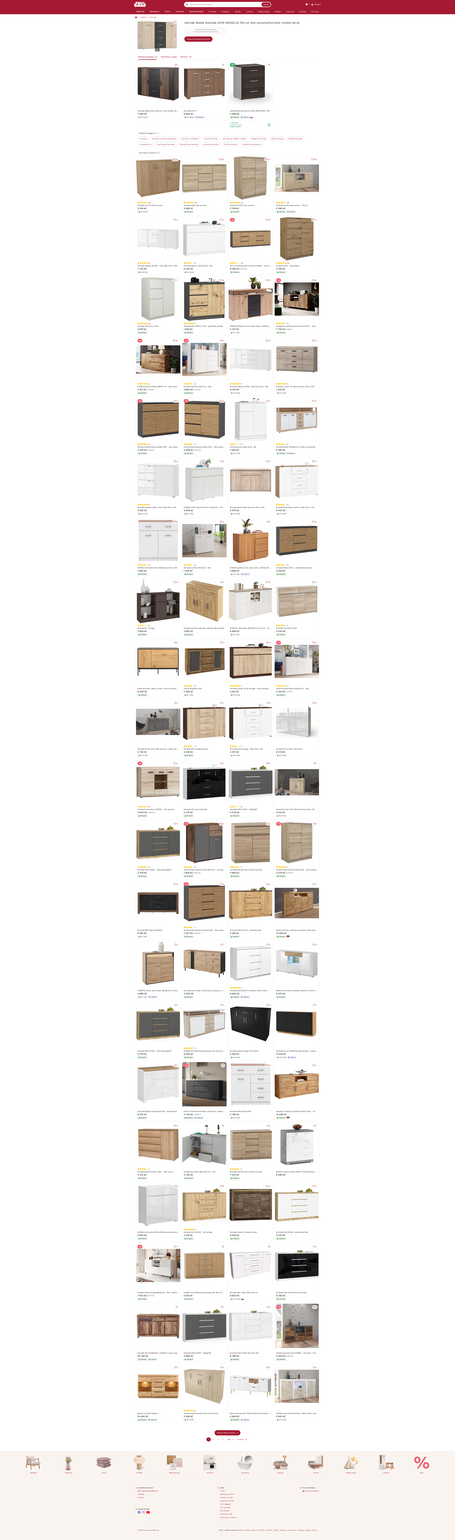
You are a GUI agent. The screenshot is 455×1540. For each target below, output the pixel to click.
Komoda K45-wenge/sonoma (196, 749)
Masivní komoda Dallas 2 (147, 1413)
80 (315, 341)
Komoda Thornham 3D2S (286, 628)
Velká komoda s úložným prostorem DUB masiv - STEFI (299, 930)
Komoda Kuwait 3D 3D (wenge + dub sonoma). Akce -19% (254, 689)
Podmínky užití (226, 1514)
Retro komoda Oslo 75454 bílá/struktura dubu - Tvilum (253, 1413)
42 (223, 220)
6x (288, 323)
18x (288, 202)
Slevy (422, 1473)
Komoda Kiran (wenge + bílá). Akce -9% (246, 749)
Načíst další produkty (226, 1433)
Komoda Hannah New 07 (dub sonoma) (246, 870)
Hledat (266, 4)
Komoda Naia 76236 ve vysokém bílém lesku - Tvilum (252, 991)
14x (242, 263)
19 (316, 703)
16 (223, 1186)
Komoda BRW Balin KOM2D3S (149, 930)
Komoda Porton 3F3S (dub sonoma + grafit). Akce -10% (160, 749)
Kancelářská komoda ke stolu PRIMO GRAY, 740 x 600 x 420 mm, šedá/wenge (262, 111)
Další (229, 1439)
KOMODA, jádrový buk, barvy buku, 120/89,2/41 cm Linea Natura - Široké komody (264, 568)
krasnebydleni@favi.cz (149, 1491)
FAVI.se (283, 1530)
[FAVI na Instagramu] (143, 1512)
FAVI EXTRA (224, 1511)
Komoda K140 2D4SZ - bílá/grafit (243, 809)
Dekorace (68, 1473)
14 (177, 401)
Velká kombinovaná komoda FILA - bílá (292, 689)
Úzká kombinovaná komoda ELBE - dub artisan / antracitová (209, 447)
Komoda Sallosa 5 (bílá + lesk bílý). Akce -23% (156, 507)
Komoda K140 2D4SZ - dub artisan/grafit (154, 870)
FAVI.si (314, 1530)
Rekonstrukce (174, 1473)
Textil (104, 1473)
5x (195, 263)
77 (177, 280)
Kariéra (141, 1497)
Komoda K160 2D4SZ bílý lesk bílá (244, 1353)
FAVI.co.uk (292, 1530)
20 (223, 401)
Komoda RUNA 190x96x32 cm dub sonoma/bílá (295, 447)
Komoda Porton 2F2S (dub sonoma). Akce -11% (295, 809)
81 (223, 341)
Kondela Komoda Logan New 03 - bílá (199, 1172)
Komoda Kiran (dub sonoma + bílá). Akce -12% (295, 507)
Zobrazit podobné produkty (198, 39)
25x (288, 263)
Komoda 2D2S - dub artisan (287, 266)
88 (269, 220)
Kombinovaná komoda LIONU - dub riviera (155, 1172)
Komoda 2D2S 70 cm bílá (147, 326)
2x (288, 384)
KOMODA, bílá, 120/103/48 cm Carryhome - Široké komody (208, 507)
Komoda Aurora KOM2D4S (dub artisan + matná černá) (298, 1051)
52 (177, 461)
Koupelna (245, 1473)
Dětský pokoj (351, 1473)
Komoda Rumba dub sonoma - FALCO (292, 205)
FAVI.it (277, 1530)
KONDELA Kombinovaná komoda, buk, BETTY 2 (203, 1293)
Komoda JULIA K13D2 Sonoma (150, 205)
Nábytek (33, 1473)
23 (316, 461)
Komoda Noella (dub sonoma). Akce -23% (247, 507)
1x (241, 988)
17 (223, 703)
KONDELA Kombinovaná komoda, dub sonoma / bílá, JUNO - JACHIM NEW (215, 1051)
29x (196, 202)
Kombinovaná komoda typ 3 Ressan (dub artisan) (204, 628)
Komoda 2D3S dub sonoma (195, 205)
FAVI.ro (255, 1530)
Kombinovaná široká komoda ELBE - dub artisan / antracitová (209, 930)
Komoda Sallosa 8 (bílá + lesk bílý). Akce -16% (249, 387)
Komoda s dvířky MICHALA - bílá (197, 568)
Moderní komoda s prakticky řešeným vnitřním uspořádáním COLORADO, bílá (308, 991)
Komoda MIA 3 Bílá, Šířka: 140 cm (244, 1293)
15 (269, 763)
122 (315, 280)
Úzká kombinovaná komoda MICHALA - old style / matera (208, 870)
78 (269, 582)
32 (223, 824)
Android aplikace (312, 1491)
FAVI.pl (248, 1530)
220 (222, 159)
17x (149, 565)
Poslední (240, 1439)
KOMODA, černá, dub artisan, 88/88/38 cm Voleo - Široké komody (165, 991)
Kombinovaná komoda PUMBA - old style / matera (297, 1353)
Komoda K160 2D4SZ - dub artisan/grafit (154, 1051)
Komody (153, 17)
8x (149, 263)
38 (316, 522)
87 (223, 522)
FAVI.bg (301, 1530)
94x (149, 202)
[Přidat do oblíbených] (223, 65)
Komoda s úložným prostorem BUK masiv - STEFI (297, 1111)
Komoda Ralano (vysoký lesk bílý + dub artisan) (157, 1111)
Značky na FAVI (226, 1497)
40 (315, 582)
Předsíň (386, 1473)
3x (195, 384)
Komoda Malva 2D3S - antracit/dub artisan (294, 568)
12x (149, 323)
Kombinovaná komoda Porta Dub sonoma (201, 1413)
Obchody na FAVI (227, 1494)
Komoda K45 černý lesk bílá (195, 809)
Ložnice (143, 17)
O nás (222, 1491)
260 (176, 159)
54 (316, 401)
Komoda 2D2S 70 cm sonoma (242, 205)
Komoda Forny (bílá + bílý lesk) (289, 749)
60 (269, 280)
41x (242, 202)
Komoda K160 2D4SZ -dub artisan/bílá (292, 1232)
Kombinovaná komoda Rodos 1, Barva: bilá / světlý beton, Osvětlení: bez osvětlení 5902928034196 (317, 1413)
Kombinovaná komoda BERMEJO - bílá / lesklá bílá (158, 1293)
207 (269, 159)
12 (316, 1065)
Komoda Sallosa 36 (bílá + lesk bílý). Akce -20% (157, 266)
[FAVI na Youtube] (148, 1512)
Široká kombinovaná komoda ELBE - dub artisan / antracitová (163, 447)
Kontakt (141, 1494)
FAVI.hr (270, 1530)
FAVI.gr (308, 1530)
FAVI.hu (262, 1530)
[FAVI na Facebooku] (139, 1512)
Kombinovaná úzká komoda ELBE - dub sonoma (296, 870)
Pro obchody (225, 1507)
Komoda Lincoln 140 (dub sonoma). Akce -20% (295, 387)
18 (177, 824)
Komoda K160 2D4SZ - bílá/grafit (197, 1353)
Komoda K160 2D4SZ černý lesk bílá (291, 1293)
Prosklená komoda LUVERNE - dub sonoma (155, 809)
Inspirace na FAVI (227, 1501)
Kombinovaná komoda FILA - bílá (197, 387)
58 (223, 280)
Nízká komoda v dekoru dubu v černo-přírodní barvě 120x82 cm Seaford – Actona (171, 689)
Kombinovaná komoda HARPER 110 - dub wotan (157, 387)
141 (269, 341)
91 (223, 643)
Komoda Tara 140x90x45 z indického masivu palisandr (159, 1353)
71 (269, 1367)
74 (177, 220)
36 (177, 884)
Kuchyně (209, 1473)
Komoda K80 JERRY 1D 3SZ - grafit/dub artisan (203, 326)
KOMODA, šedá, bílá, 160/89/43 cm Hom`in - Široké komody (255, 628)
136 (176, 341)
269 (315, 159)
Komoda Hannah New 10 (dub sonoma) (246, 1172)
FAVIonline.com (144, 1530)
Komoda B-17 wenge (145, 628)
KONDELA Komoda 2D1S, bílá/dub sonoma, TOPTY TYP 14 (161, 568)
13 (269, 643)
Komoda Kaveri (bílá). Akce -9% (243, 447)
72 (316, 220)
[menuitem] (140, 11)
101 (177, 522)
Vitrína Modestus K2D (193, 689)
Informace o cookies (228, 1517)
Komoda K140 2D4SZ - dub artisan (198, 1232)
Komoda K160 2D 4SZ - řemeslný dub (245, 930)
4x (149, 444)
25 (223, 884)
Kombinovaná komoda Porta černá (244, 1051)
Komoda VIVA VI (190, 111)
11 (316, 1005)
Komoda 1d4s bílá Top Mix (240, 1111)
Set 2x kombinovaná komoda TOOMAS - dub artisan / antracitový (257, 266)
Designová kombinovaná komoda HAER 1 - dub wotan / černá (302, 326)
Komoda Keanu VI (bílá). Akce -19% (198, 266)
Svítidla (139, 1473)
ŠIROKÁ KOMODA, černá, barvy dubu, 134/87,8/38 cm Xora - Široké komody (261, 326)
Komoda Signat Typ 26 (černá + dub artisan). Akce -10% (160, 111)
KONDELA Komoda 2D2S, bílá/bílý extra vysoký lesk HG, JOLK (163, 1232)
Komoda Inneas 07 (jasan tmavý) (243, 1232)
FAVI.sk (241, 1530)
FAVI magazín (225, 1504)
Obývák (280, 1473)
